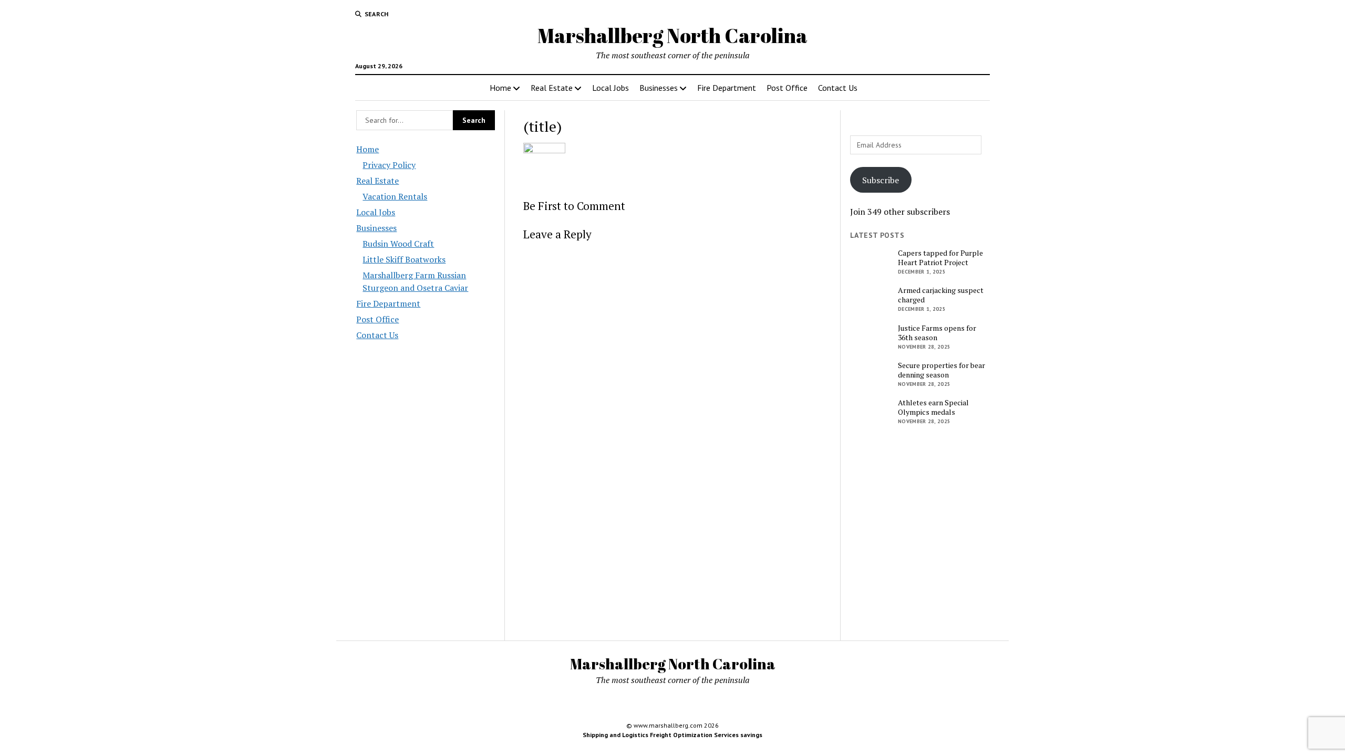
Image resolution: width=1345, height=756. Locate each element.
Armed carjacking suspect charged (941, 295)
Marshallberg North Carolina (672, 35)
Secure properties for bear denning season (941, 370)
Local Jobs (610, 87)
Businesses (658, 87)
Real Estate (552, 87)
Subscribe (880, 180)
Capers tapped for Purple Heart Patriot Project (940, 257)
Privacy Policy (389, 165)
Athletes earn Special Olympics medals (933, 407)
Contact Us (837, 87)
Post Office (787, 87)
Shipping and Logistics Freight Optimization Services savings (672, 735)
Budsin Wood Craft (398, 243)
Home (500, 87)
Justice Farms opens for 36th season (937, 332)
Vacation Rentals (395, 196)
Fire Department (726, 87)
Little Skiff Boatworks (404, 259)
